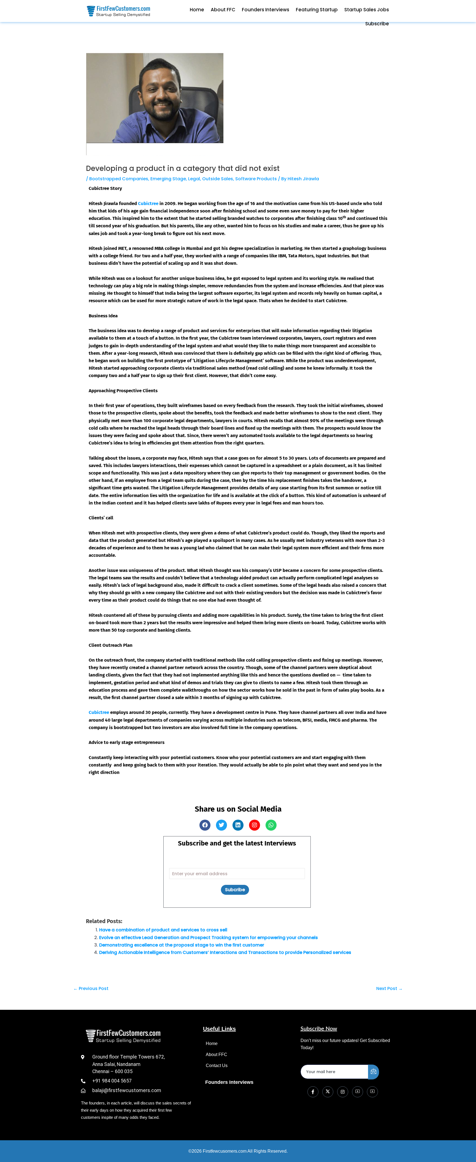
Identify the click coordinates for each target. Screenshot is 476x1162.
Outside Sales (217, 179)
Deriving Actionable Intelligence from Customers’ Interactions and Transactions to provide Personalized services (225, 952)
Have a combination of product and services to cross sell (163, 930)
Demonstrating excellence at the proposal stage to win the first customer (181, 945)
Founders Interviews (265, 9)
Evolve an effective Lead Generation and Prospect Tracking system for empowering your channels (208, 937)
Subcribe (235, 889)
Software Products (256, 179)
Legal (194, 179)
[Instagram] (342, 1091)
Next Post (389, 988)
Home (197, 9)
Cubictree (148, 203)
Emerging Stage (168, 179)
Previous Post (91, 988)
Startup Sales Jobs (366, 9)
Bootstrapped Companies (118, 179)
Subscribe (377, 23)
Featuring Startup (317, 9)
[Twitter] (327, 1091)
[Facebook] (312, 1091)
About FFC (223, 9)
